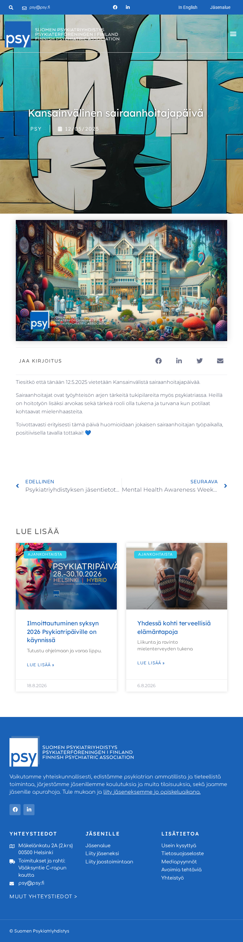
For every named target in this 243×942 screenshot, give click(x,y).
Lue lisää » (40, 665)
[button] (233, 33)
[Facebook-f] (115, 7)
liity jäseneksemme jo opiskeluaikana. (152, 792)
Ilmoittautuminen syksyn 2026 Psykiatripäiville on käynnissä (63, 631)
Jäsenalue (220, 7)
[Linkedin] (128, 7)
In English (187, 7)
